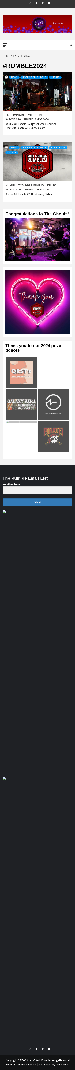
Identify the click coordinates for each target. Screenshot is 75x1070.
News (14, 77)
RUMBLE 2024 (58, 147)
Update (55, 77)
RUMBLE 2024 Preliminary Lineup (30, 185)
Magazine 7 (45, 1064)
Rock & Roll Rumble (34, 77)
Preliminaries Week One (24, 115)
